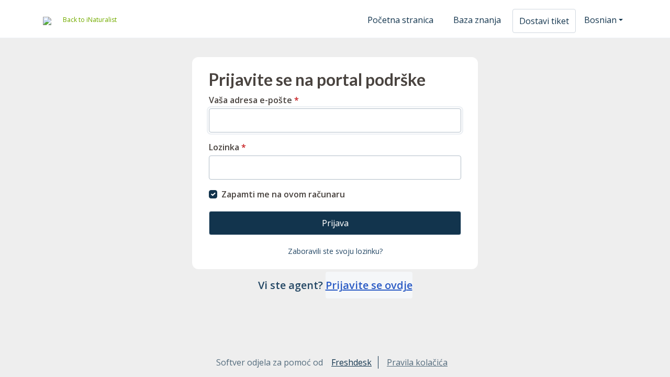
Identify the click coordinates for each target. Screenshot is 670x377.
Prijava (335, 223)
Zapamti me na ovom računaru (283, 194)
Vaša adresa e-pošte (254, 100)
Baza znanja (477, 20)
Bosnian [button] (600, 20)
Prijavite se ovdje (369, 285)
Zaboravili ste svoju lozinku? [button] (335, 251)
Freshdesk (351, 362)
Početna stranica (400, 20)
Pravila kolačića (417, 362)
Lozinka (227, 147)
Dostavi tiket (544, 21)
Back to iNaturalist (90, 19)
